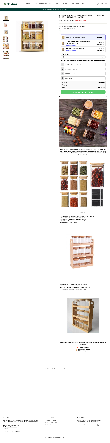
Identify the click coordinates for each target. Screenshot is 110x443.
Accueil (29, 4)
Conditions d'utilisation (50, 420)
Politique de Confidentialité (51, 427)
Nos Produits (41, 4)
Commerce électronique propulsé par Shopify (55, 437)
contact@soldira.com (12, 426)
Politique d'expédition (50, 424)
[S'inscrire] (98, 425)
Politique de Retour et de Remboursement (55, 422)
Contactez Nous (76, 4)
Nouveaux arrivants (58, 4)
